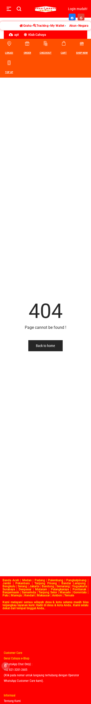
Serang (22, 586)
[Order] (27, 43)
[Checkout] (45, 43)
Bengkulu (9, 586)
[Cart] (63, 43)
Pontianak (79, 589)
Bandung (48, 586)
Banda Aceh (11, 580)
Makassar (43, 595)
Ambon (57, 595)
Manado (65, 592)
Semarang (63, 586)
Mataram (41, 589)
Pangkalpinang (76, 580)
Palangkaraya (60, 589)
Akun (73, 25)
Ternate (69, 595)
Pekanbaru (22, 583)
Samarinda (29, 592)
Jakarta (34, 586)
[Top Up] (9, 62)
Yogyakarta (79, 586)
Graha (27, 25)
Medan (27, 580)
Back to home (45, 346)
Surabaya (9, 589)
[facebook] (72, 16)
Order (27, 53)
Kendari (29, 595)
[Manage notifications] (5, 666)
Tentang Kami (12, 701)
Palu (6, 595)
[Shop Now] (81, 43)
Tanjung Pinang (45, 583)
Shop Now (82, 53)
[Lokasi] (9, 43)
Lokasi (9, 53)
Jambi (7, 583)
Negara (83, 25)
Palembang (55, 580)
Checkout (46, 53)
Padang (40, 580)
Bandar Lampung (73, 583)
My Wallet (57, 25)
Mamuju (16, 595)
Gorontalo (80, 592)
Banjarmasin (11, 592)
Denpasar (25, 589)
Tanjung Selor (47, 592)
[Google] (81, 16)
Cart (64, 53)
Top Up (9, 72)
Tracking (42, 25)
